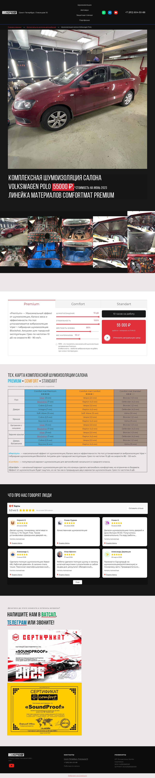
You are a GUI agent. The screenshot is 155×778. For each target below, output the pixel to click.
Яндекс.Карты (17, 543)
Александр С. (23, 552)
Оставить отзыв (136, 508)
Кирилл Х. (21, 520)
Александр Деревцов (121, 552)
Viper (42, 398)
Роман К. (115, 520)
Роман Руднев (70, 520)
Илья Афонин (70, 552)
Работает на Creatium (77, 776)
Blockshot (42, 402)
